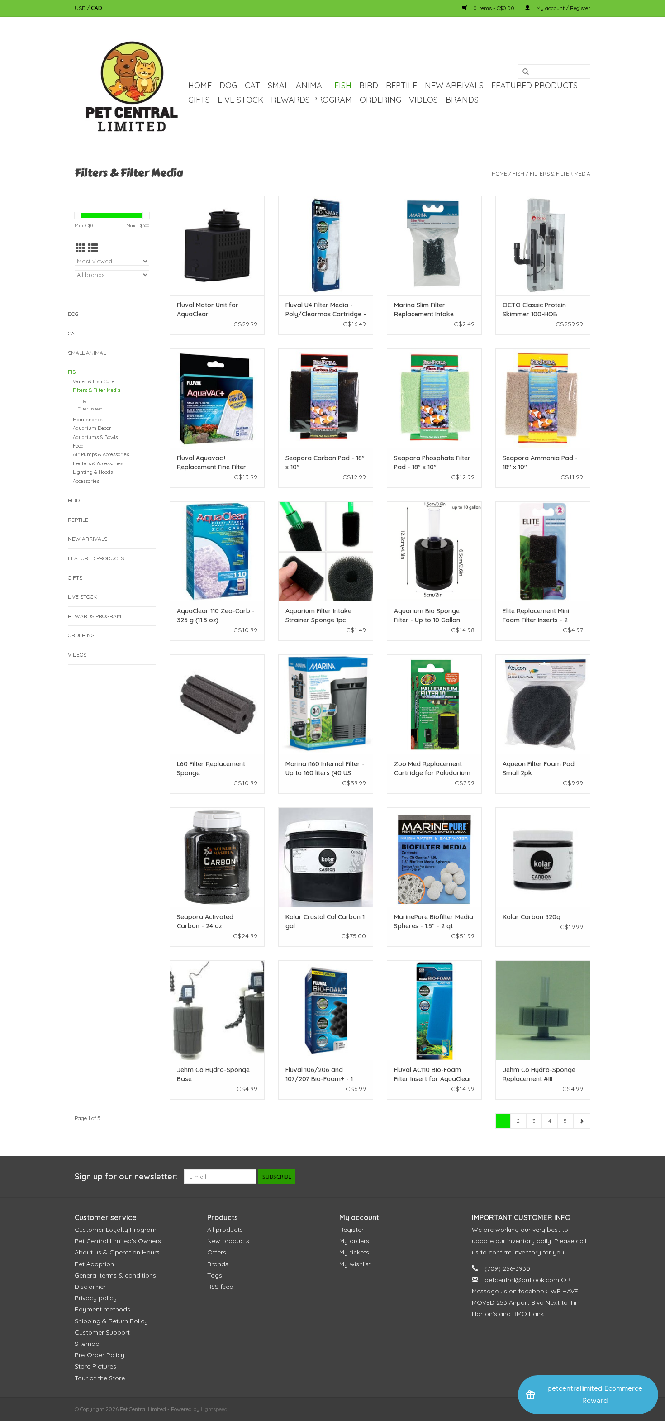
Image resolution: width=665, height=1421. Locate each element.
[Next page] (581, 1121)
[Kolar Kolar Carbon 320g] (542, 857)
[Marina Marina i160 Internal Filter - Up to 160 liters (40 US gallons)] (325, 704)
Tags (214, 1275)
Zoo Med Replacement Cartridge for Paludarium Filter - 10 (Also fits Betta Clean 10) (432, 768)
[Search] (525, 72)
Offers (216, 1252)
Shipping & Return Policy (111, 1321)
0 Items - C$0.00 (494, 8)
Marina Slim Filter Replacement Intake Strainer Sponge (424, 310)
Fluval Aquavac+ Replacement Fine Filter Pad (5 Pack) (211, 463)
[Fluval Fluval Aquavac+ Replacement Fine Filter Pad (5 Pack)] (217, 398)
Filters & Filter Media (560, 173)
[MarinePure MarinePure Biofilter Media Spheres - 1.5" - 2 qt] (434, 857)
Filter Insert (89, 408)
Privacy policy (96, 1298)
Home (200, 85)
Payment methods (102, 1309)
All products (225, 1229)
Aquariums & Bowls (95, 437)
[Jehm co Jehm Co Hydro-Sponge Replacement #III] (542, 1010)
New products (228, 1241)
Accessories (86, 481)
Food (78, 446)
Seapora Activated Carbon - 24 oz (205, 921)
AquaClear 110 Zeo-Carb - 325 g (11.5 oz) (216, 615)
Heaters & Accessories (98, 463)
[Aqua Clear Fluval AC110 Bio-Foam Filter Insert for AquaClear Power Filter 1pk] (434, 1010)
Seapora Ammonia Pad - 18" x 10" (540, 462)
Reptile (401, 85)
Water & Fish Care (93, 381)
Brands (462, 100)
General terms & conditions (115, 1275)
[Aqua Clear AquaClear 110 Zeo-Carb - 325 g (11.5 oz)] (217, 551)
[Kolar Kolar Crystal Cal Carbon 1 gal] (325, 857)
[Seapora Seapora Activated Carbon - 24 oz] (217, 857)
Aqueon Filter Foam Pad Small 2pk (539, 768)
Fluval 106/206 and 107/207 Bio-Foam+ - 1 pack (319, 1074)
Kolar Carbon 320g (531, 917)
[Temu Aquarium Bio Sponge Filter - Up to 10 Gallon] (434, 551)
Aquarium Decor (92, 428)
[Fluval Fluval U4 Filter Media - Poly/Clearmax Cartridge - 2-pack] (325, 245)
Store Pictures (95, 1366)
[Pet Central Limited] (130, 85)
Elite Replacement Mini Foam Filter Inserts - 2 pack (536, 616)
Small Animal (297, 85)
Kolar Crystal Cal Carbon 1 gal (325, 921)
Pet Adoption (94, 1264)
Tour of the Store (100, 1378)
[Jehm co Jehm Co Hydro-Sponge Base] (217, 1010)
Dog (228, 85)
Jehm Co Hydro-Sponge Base (213, 1074)
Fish (343, 85)
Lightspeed (214, 1409)
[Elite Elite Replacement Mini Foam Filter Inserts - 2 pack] (542, 551)
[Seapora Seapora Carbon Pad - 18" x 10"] (325, 398)
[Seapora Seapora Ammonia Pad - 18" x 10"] (542, 398)
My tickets (354, 1252)
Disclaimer (90, 1287)
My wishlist (355, 1264)
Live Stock (240, 100)
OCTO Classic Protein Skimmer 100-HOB (534, 309)
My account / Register (562, 8)
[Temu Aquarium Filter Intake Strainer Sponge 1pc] (325, 551)
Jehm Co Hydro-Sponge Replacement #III (539, 1074)
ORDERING (380, 100)
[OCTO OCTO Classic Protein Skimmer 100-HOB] (542, 245)
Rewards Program (311, 100)
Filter (82, 401)
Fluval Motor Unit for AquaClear (207, 309)
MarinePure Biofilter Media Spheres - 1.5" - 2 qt (433, 921)
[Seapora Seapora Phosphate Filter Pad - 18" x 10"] (434, 398)
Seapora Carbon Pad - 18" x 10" (325, 462)
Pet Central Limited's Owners (118, 1241)
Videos (423, 100)
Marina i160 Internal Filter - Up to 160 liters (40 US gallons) (325, 768)
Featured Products (534, 85)
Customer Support (102, 1332)
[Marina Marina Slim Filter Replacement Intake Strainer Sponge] (434, 245)
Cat (252, 85)
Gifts (199, 100)
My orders (354, 1241)
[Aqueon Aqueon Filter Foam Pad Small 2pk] (542, 704)
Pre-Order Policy (99, 1355)
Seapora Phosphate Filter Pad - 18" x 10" (432, 462)
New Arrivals (454, 85)
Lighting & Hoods (93, 472)
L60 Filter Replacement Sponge (211, 768)
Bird (368, 85)
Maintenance (88, 419)
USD (81, 8)
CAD (96, 8)
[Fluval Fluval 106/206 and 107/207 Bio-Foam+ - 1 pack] (325, 1010)
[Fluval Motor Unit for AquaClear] (217, 245)
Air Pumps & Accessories (101, 454)
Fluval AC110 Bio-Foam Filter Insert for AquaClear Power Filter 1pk (433, 1074)
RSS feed (220, 1287)
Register (351, 1229)
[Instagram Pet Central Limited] (583, 1176)
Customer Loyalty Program (116, 1229)
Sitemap (87, 1344)
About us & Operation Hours (117, 1252)
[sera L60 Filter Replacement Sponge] (217, 704)
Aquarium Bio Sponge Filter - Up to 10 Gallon (427, 615)
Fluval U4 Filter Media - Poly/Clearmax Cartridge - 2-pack (325, 310)
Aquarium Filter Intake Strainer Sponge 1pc (318, 615)
